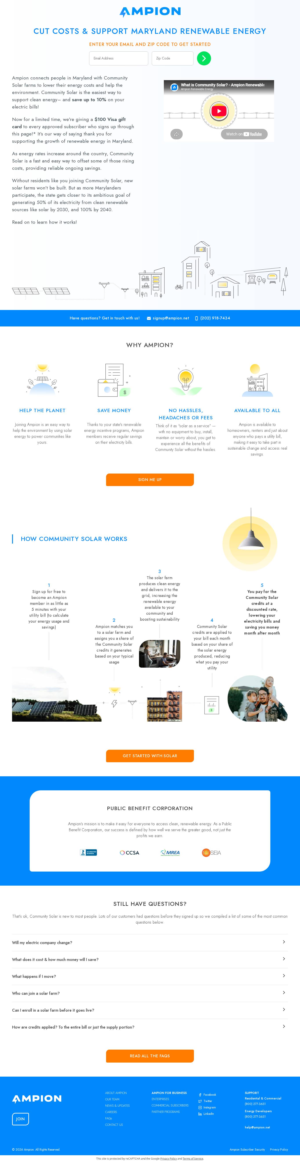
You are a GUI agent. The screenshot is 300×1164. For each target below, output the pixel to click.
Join (20, 1119)
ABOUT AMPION (116, 1093)
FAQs (108, 1118)
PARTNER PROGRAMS (166, 1112)
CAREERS (111, 1112)
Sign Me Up (150, 480)
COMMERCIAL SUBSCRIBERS (170, 1105)
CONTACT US (114, 1125)
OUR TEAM (112, 1099)
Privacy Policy (279, 1149)
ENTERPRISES (160, 1099)
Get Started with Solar (150, 756)
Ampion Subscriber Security (247, 1149)
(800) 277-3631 (255, 1104)
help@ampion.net (257, 1127)
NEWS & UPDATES (117, 1105)
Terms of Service (193, 1158)
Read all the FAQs (150, 1056)
